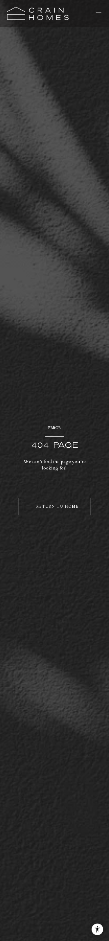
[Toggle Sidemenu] (98, 13)
